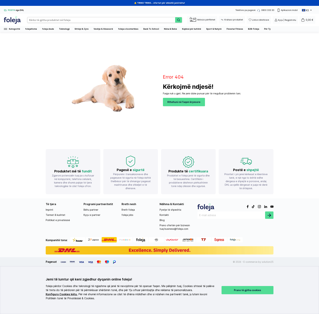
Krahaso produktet (233, 19)
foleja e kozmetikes (128, 29)
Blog (162, 220)
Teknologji (64, 29)
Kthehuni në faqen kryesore (183, 102)
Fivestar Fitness (235, 29)
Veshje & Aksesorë (103, 29)
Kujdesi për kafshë (191, 29)
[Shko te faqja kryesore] (12, 20)
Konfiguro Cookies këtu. (62, 294)
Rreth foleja (128, 209)
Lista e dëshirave (260, 20)
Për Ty (267, 29)
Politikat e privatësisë (58, 220)
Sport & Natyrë (214, 29)
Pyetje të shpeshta (170, 209)
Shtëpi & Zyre (82, 29)
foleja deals (48, 29)
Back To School (151, 29)
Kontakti (164, 214)
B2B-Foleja (253, 29)
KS (307, 10)
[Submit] (269, 215)
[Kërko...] (178, 20)
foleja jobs (127, 214)
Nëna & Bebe (170, 29)
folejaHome (31, 29)
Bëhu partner (91, 209)
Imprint (49, 209)
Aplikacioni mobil (289, 10)
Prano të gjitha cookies (247, 290)
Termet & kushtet (55, 214)
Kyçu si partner (92, 214)
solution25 (267, 261)
